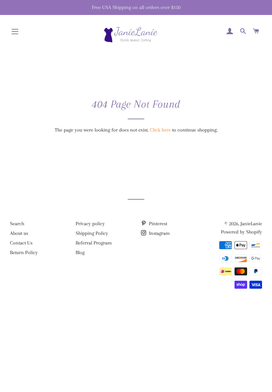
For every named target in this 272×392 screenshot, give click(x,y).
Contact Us (21, 243)
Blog (80, 252)
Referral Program (94, 243)
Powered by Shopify (241, 232)
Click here (160, 130)
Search (17, 224)
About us (19, 233)
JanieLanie (251, 224)
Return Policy (24, 252)
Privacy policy (90, 224)
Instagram (159, 233)
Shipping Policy (92, 233)
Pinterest (157, 224)
